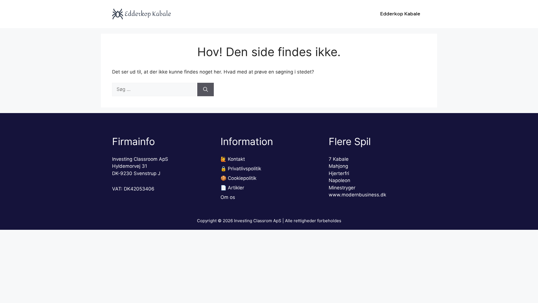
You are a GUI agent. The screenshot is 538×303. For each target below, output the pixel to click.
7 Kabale (339, 159)
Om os (228, 197)
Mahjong (338, 166)
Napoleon (339, 180)
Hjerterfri (339, 173)
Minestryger (342, 187)
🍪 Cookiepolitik (238, 178)
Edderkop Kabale (400, 14)
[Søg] (205, 89)
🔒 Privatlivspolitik (241, 168)
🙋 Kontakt (233, 159)
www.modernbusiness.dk (357, 195)
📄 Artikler (232, 187)
